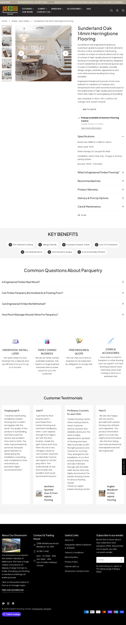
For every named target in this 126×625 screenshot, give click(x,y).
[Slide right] (66, 53)
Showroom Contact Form (77, 571)
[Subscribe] (121, 559)
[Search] (111, 10)
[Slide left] (21, 53)
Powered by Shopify (41, 608)
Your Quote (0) (124, 466)
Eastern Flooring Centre (20, 608)
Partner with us (72, 566)
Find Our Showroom (13, 590)
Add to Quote (89, 109)
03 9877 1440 (43, 551)
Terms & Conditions (74, 552)
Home (4, 21)
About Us (69, 540)
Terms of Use (105, 569)
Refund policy (71, 557)
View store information (91, 128)
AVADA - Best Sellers (21, 21)
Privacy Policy (71, 561)
